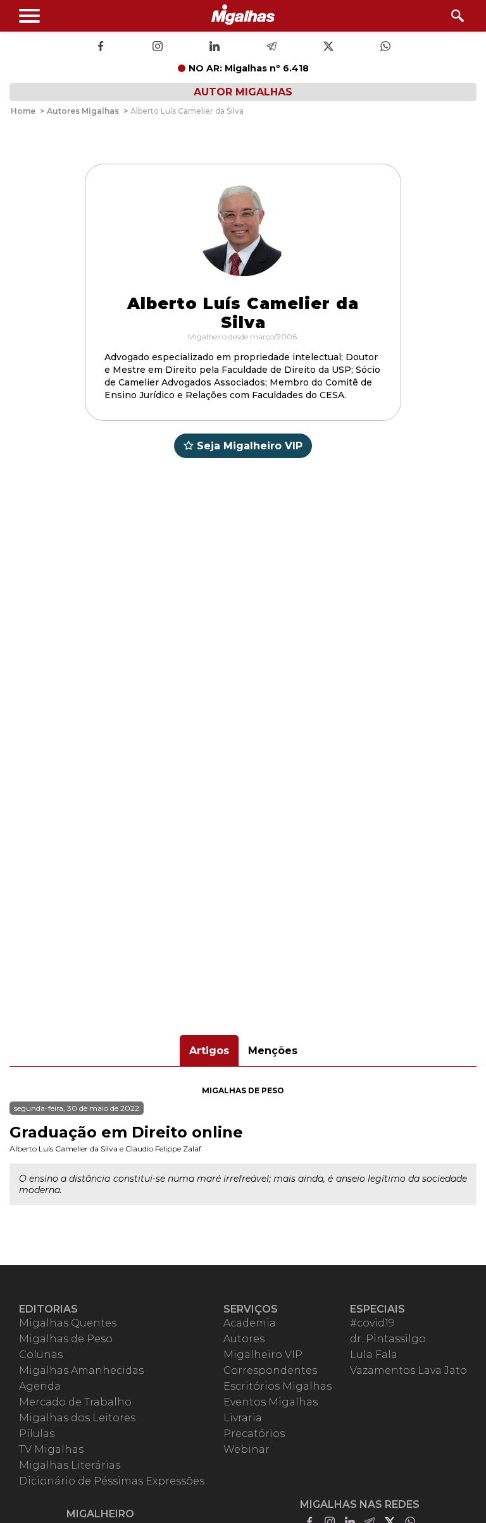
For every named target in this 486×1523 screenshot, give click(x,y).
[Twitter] (328, 47)
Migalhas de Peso (243, 1090)
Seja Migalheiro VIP (249, 446)
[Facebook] (100, 47)
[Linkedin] (214, 47)
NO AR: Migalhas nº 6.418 (249, 68)
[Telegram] (271, 47)
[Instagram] (157, 47)
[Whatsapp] (385, 47)
